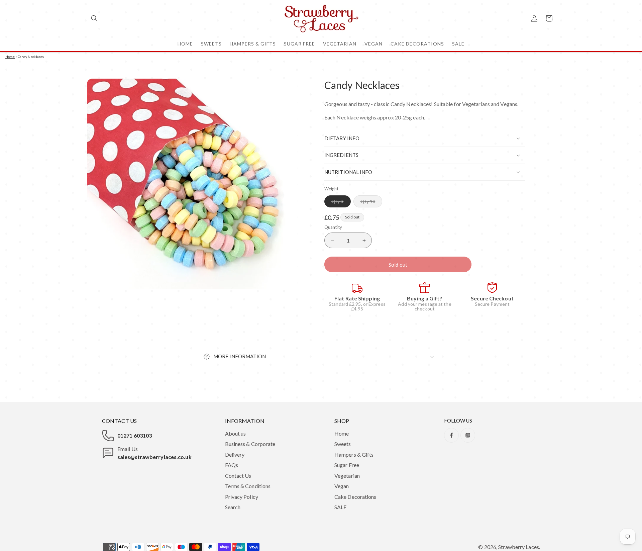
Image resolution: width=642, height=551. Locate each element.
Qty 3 (341, 202)
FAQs (231, 465)
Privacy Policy (241, 496)
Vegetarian (347, 475)
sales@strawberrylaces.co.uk (154, 457)
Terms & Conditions (248, 486)
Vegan (341, 486)
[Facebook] (451, 435)
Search (233, 507)
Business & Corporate (250, 444)
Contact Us (238, 475)
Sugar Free (346, 465)
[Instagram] (467, 435)
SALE (340, 507)
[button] (94, 18)
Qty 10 (371, 202)
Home (10, 57)
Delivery (235, 454)
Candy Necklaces (31, 57)
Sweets (342, 444)
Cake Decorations (355, 496)
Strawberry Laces (518, 547)
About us (235, 433)
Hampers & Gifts (354, 454)
